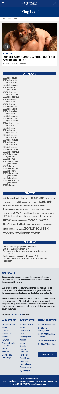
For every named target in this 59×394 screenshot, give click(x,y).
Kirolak (5, 336)
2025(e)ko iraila (9, 104)
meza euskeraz (38, 220)
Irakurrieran (40, 213)
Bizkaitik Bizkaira (8, 324)
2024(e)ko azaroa (10, 125)
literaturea (49, 216)
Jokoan (23, 340)
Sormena (5, 351)
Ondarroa (48, 340)
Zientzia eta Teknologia (7, 356)
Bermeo (52, 198)
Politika (5, 348)
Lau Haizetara (25, 330)
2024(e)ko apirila (9, 142)
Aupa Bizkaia (25, 358)
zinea (5, 228)
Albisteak (9, 320)
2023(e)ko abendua (11, 152)
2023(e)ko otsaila (10, 175)
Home (4, 19)
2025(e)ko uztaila (10, 109)
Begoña (47, 198)
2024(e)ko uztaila (10, 135)
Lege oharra (7, 381)
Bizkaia (48, 324)
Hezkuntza (6, 333)
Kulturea (19, 216)
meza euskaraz (19, 220)
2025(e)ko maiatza (10, 111)
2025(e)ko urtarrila (10, 121)
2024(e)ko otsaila (10, 147)
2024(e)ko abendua (11, 123)
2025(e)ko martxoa (10, 116)
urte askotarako (47, 224)
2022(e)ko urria (9, 185)
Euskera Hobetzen (23, 209)
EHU (20, 205)
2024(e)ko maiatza (10, 140)
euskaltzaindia (39, 205)
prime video (36, 224)
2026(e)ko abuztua (10, 78)
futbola (17, 212)
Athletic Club (37, 198)
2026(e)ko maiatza (10, 85)
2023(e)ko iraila (9, 159)
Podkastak (27, 320)
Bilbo (15, 202)
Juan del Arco (49, 213)
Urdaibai (48, 344)
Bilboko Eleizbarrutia (30, 202)
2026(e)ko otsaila (10, 92)
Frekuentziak (47, 320)
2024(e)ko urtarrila (10, 149)
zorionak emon (28, 233)
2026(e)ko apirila (9, 87)
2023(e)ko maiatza (10, 168)
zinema (11, 229)
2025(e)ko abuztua (10, 106)
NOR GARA (8, 273)
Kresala (23, 346)
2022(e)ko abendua (11, 180)
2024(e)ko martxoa (10, 144)
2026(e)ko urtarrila (10, 94)
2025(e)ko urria (9, 101)
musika (16, 223)
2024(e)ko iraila (9, 130)
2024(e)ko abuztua (10, 133)
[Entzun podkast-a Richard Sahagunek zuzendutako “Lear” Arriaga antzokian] (6, 46)
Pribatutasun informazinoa (23, 381)
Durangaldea (43, 329)
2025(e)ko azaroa (10, 99)
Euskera (9, 209)
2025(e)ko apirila (9, 113)
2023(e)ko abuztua (10, 161)
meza (7, 220)
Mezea (22, 333)
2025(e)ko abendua (11, 97)
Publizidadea (47, 354)
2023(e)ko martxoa (10, 173)
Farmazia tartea (8, 213)
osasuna (29, 224)
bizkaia (47, 202)
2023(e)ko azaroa (10, 154)
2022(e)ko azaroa (10, 183)
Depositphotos (16, 314)
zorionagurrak (36, 228)
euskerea (35, 210)
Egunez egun (25, 370)
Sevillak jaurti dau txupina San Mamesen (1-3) (20, 256)
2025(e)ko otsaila (10, 118)
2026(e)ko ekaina (10, 82)
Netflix (23, 224)
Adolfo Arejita (9, 198)
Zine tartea (19, 229)
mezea (7, 224)
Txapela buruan (26, 367)
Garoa (22, 343)
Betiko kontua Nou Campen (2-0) (16, 249)
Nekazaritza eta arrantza (8, 344)
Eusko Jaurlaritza (46, 210)
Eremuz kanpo (25, 364)
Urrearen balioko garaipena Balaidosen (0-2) (20, 246)
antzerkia (20, 198)
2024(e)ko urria (9, 128)
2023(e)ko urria (9, 156)
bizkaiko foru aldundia (10, 206)
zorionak (9, 233)
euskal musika (28, 206)
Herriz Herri (31, 213)
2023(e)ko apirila (9, 171)
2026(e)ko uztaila (10, 80)
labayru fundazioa (30, 216)
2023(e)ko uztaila (10, 163)
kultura (11, 216)
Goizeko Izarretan (27, 324)
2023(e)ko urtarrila (10, 178)
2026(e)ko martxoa (10, 90)
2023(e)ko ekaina (10, 166)
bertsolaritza (7, 202)
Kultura (22, 327)
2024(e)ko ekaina (10, 137)
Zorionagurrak (25, 336)
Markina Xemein (46, 335)
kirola (6, 216)
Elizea (4, 327)
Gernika (24, 213)
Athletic (26, 198)
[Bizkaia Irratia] (29, 3)
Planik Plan (24, 355)
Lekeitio (42, 216)
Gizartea (5, 330)
